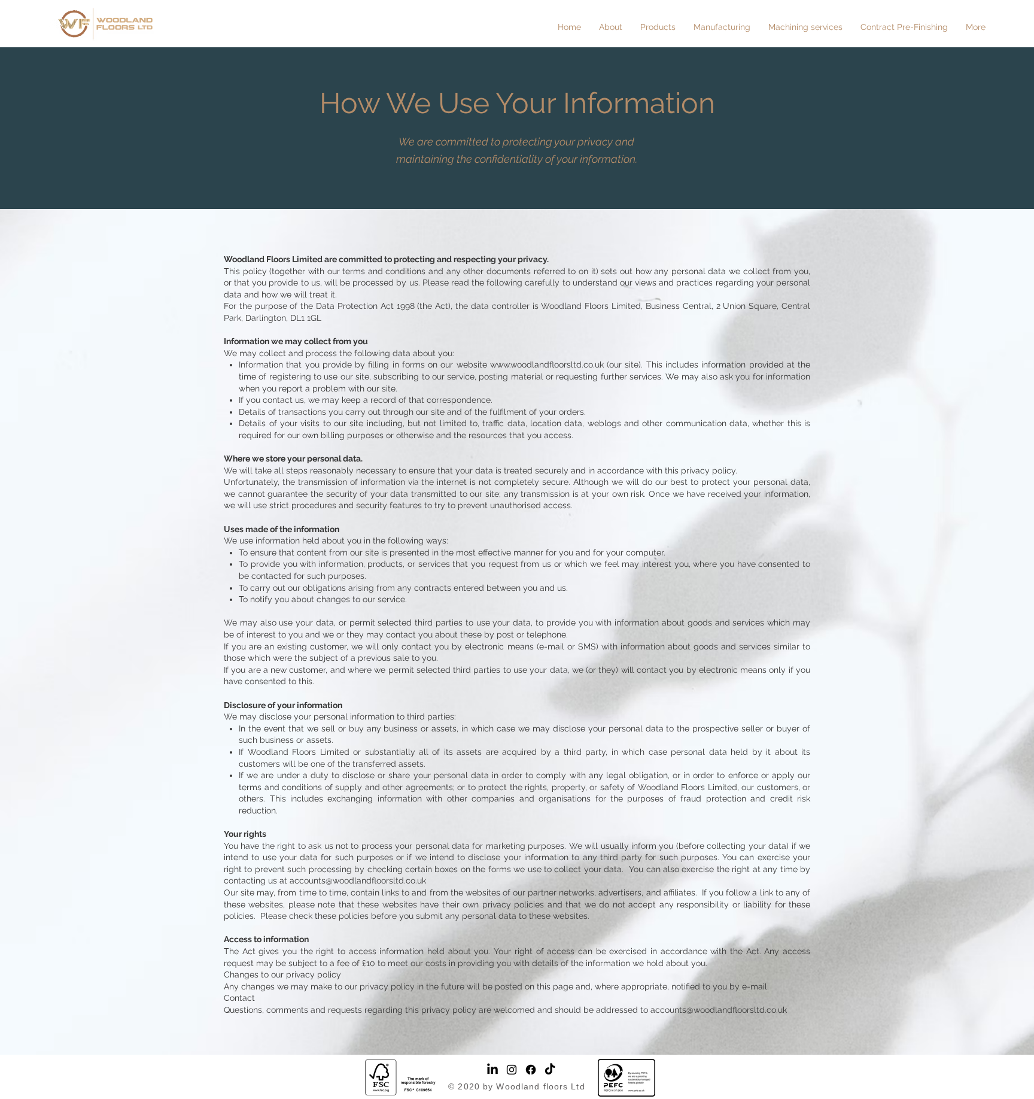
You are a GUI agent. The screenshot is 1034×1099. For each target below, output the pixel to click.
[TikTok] (549, 1069)
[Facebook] (530, 1069)
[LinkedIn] (492, 1069)
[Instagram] (511, 1069)
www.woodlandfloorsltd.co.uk (547, 364)
